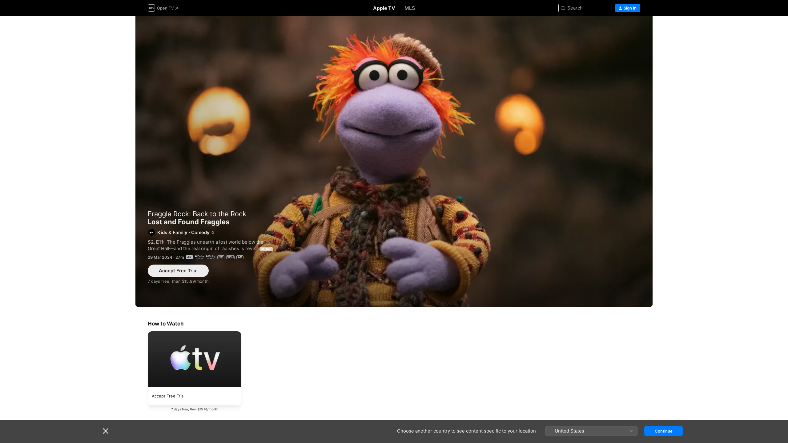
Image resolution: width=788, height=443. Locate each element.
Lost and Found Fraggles (394, 161)
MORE (266, 249)
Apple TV (384, 8)
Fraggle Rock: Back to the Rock (197, 214)
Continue (664, 431)
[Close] (105, 431)
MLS (409, 8)
